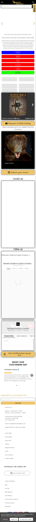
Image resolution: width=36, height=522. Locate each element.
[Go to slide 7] (14, 34)
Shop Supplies (8, 436)
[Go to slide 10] (18, 34)
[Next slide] (34, 23)
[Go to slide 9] (17, 34)
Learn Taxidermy (9, 454)
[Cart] (33, 2)
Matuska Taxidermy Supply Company (17, 263)
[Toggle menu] (2, 2)
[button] (4, 149)
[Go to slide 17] (29, 34)
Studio (6, 451)
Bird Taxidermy (8, 492)
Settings (5, 519)
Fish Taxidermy (8, 495)
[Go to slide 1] (5, 34)
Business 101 (8, 506)
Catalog (7, 444)
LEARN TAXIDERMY (10, 481)
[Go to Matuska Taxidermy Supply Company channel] (18, 324)
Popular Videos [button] (9, 336)
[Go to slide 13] (23, 34)
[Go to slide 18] (30, 34)
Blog (6, 484)
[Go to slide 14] (24, 34)
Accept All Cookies (26, 519)
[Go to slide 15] (26, 34)
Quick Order (8, 440)
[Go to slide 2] (6, 34)
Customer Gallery (9, 458)
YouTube (7, 488)
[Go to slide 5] (11, 34)
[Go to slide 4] (9, 34)
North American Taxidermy (11, 499)
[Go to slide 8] (15, 34)
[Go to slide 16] (27, 34)
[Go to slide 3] (8, 34)
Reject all (14, 519)
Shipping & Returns (9, 447)
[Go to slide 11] (20, 34)
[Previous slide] (2, 23)
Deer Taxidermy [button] (22, 336)
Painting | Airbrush (9, 502)
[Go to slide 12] (21, 34)
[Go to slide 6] (12, 34)
